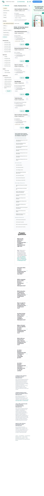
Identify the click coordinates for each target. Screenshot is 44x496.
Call (27, 44)
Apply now (22, 44)
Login (30, 1)
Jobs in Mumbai (21, 435)
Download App (22, 1)
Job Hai (17, 435)
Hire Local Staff (36, 1)
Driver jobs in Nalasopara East (21, 259)
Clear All (8, 91)
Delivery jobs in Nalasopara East (21, 258)
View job (26, 23)
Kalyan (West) (19, 400)
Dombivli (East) (25, 400)
